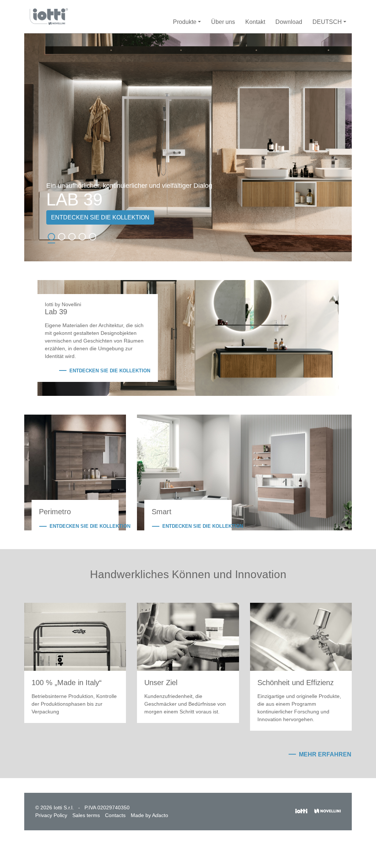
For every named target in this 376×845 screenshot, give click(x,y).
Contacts (115, 815)
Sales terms (86, 815)
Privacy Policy (51, 815)
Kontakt (255, 22)
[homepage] (49, 16)
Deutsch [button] (327, 22)
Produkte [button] (184, 22)
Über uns (223, 22)
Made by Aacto (149, 815)
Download (288, 22)
